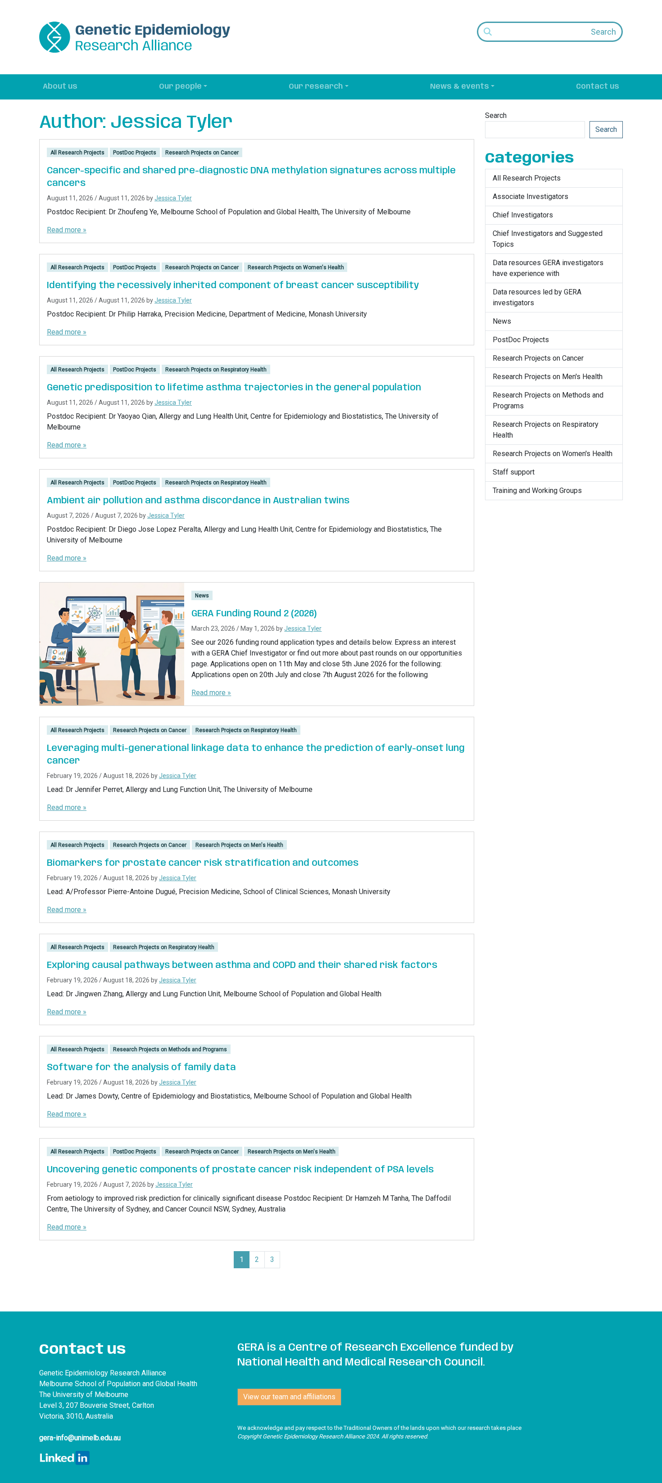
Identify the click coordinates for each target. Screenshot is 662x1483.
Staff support (514, 472)
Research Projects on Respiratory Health (216, 369)
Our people (180, 86)
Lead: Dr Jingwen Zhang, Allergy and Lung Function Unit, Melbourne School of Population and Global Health (214, 994)
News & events (459, 86)
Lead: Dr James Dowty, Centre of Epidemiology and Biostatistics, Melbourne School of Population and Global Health (229, 1096)
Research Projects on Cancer (202, 152)
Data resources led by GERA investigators (537, 297)
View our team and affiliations (289, 1397)
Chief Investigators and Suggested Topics (548, 239)
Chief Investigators (523, 215)
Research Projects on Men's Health (239, 845)
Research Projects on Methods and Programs (170, 1049)
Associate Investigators (530, 196)
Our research (316, 86)
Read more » (66, 230)
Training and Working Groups (537, 490)
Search (496, 115)
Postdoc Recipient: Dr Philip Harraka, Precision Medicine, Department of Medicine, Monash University (207, 314)
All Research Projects (77, 152)
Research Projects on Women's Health (296, 267)
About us (60, 86)
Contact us (597, 86)
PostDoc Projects (134, 152)
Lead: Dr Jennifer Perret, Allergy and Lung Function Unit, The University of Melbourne (180, 789)
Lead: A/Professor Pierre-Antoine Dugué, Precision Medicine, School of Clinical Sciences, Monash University (218, 891)
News (202, 595)
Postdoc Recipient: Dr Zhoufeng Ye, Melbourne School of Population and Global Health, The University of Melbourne (229, 212)
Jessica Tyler (173, 198)
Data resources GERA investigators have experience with (548, 268)
